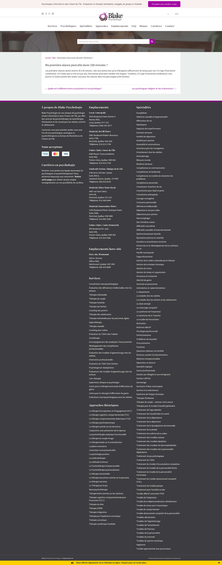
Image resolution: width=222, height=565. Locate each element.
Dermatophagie (143, 218)
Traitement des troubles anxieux (150, 437)
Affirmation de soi (144, 120)
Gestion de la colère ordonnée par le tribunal (155, 260)
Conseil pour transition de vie (149, 186)
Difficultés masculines (145, 226)
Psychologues (68, 25)
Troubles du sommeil (145, 536)
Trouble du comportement (147, 509)
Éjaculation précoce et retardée (150, 237)
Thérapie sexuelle (96, 326)
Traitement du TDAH (145, 460)
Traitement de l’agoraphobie (148, 409)
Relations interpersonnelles (148, 358)
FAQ (134, 25)
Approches (102, 25)
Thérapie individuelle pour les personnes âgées (109, 318)
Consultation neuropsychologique (103, 284)
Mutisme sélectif (143, 327)
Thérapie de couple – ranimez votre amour (154, 402)
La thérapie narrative (98, 481)
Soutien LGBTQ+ (143, 378)
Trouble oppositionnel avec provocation (153, 548)
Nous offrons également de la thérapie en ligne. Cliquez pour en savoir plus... (112, 562)
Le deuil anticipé (143, 303)
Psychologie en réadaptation (101, 367)
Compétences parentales (147, 182)
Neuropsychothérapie (98, 489)
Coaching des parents (98, 310)
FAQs (54, 58)
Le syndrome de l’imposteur (148, 311)
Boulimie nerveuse (144, 164)
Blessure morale (143, 160)
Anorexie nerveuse (144, 132)
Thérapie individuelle (98, 294)
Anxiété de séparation (145, 136)
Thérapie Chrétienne (145, 398)
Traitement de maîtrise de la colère (151, 433)
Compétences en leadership (148, 171)
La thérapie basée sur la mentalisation (105, 442)
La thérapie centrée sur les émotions (105, 426)
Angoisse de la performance (148, 128)
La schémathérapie (97, 458)
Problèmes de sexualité (146, 339)
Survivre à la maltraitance (147, 390)
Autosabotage (142, 156)
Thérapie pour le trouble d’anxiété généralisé (155, 406)
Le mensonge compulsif (146, 307)
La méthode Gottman (98, 462)
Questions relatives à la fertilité (150, 351)
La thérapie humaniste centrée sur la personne (109, 477)
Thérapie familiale (97, 302)
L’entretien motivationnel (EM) (102, 450)
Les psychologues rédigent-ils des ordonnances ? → (154, 88)
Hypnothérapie (95, 322)
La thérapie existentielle (99, 473)
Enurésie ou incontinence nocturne (151, 241)
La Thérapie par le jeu (98, 485)
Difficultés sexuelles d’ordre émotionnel (153, 230)
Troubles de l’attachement (147, 525)
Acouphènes (141, 113)
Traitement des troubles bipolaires (151, 441)
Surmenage (141, 382)
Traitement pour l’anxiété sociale (150, 489)
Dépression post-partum (146, 214)
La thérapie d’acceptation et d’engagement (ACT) (110, 411)
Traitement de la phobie (146, 429)
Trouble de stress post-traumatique (151, 505)
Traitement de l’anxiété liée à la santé (152, 413)
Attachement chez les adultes (149, 152)
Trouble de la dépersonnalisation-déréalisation (156, 501)
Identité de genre (143, 280)
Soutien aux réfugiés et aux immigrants (153, 374)
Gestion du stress (144, 268)
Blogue (144, 25)
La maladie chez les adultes (148, 295)
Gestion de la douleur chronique (150, 264)
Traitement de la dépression (148, 421)
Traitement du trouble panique (149, 485)
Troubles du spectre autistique (149, 540)
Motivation (141, 323)
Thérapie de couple (97, 298)
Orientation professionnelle (101, 359)
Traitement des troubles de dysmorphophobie (156, 445)
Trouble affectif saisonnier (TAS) (150, 493)
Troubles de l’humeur (145, 529)
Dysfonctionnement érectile (148, 234)
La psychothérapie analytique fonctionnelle (107, 434)
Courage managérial (145, 198)
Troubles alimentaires (145, 517)
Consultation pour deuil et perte (150, 190)
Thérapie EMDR (95, 508)
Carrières (156, 25)
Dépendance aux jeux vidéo (148, 210)
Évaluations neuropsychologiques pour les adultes (110, 397)
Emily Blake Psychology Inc (54, 558)
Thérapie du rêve (96, 504)
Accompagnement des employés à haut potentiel (110, 342)
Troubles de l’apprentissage (148, 521)
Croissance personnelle (146, 202)
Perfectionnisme (143, 335)
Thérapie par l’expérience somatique (104, 516)
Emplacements (119, 25)
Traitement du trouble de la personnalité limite (156, 468)
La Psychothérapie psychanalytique (104, 469)
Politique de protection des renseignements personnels (164, 558)
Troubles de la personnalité (148, 533)
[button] (219, 563)
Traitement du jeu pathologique (150, 456)
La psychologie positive (99, 454)
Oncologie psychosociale (147, 331)
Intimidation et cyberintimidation (150, 288)
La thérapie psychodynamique (102, 422)
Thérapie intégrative (98, 512)
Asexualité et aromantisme (148, 144)
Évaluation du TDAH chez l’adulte (103, 334)
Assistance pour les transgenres (150, 148)
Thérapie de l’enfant (97, 306)
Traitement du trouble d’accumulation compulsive (158, 464)
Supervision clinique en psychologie (104, 382)
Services (52, 25)
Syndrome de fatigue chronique (150, 394)
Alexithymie (141, 124)
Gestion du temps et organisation (151, 272)
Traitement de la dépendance (149, 417)
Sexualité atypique (144, 366)
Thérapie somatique (97, 520)
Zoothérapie (94, 338)
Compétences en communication (150, 168)
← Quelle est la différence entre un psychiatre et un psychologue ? (73, 88)
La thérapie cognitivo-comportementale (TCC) (109, 414)
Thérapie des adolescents (100, 314)
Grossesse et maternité (146, 276)
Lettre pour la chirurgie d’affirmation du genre (109, 393)
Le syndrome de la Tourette (148, 315)
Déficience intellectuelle (146, 206)
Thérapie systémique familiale (102, 524)
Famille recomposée (145, 252)
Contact (169, 25)
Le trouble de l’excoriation (147, 319)
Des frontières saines (145, 222)
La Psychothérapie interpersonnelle (104, 466)
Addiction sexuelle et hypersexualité (151, 116)
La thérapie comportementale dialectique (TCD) (109, 418)
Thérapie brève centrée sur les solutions (106, 493)
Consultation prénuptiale (147, 194)
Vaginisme (140, 544)
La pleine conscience (98, 446)
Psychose (140, 347)
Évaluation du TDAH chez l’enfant (103, 363)
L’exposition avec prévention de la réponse (107, 430)
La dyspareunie (142, 292)
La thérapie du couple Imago (101, 438)
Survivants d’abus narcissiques (149, 386)
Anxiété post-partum (145, 140)
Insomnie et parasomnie (146, 284)
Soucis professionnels (145, 370)
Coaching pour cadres (98, 330)
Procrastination (143, 343)
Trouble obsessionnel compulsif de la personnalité (158, 513)
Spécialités (86, 25)
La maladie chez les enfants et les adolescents (156, 299)
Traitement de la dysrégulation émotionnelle (155, 425)
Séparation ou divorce (145, 362)
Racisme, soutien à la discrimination (152, 354)
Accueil (47, 58)
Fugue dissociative (144, 256)
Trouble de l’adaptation (146, 497)
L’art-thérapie (95, 378)
